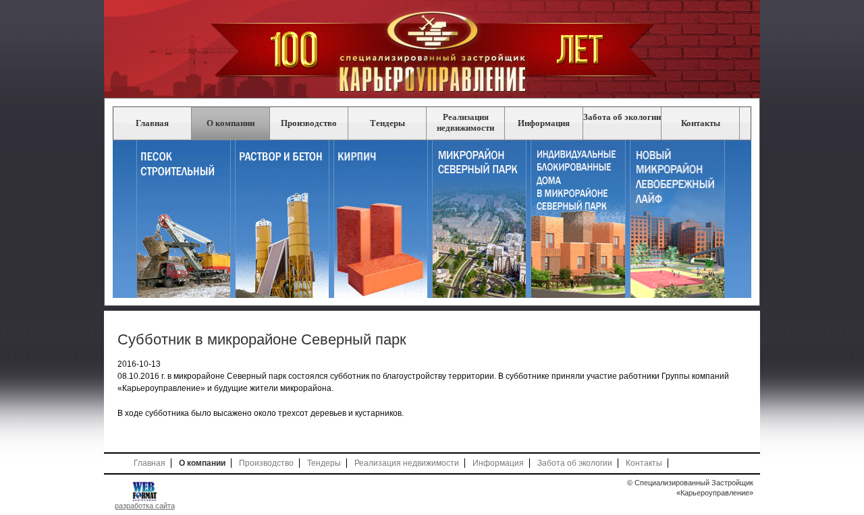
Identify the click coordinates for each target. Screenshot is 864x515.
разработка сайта (145, 506)
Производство (309, 123)
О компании (230, 123)
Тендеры (387, 123)
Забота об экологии (622, 117)
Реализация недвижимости (465, 122)
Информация (544, 123)
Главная (152, 123)
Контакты (700, 123)
